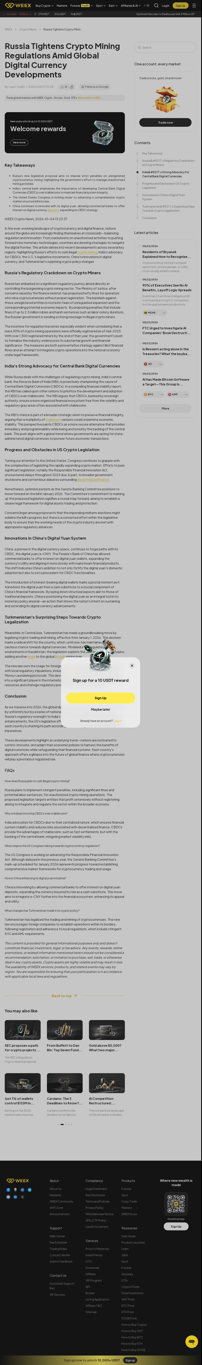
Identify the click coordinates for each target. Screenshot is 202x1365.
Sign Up (101, 698)
